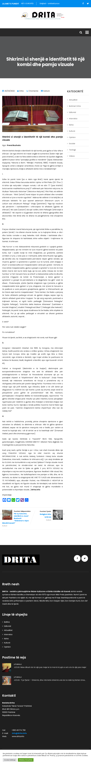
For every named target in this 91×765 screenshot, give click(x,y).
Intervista (73, 118)
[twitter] (88, 4)
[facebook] (83, 4)
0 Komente (33, 91)
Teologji (72, 150)
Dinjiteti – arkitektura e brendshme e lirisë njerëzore (54, 3)
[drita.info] (45, 15)
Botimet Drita (75, 106)
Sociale (72, 143)
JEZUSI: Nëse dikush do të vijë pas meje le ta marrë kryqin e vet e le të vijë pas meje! (50, 667)
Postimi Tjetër (45, 514)
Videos (72, 156)
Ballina (7, 622)
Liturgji (18, 664)
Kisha (71, 125)
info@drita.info (19, 733)
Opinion (72, 137)
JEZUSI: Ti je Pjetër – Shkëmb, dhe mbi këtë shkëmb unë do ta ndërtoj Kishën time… (50, 680)
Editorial (72, 112)
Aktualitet (73, 100)
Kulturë (46, 91)
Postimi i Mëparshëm (16, 517)
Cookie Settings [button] (9, 760)
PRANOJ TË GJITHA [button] (25, 760)
